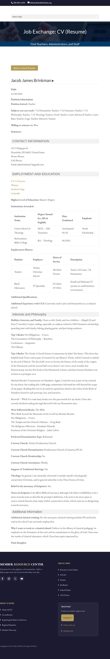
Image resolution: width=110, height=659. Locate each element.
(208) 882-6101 (67, 631)
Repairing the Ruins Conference (14, 620)
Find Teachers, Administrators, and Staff (55, 44)
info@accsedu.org (69, 625)
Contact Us (67, 618)
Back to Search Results (24, 67)
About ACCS (6, 609)
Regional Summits (8, 625)
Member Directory (8, 630)
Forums (62, 580)
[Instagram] (8, 578)
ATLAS (62, 575)
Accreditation (7, 615)
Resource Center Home (68, 570)
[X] (15, 578)
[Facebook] (2, 578)
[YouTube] (21, 578)
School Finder (65, 590)
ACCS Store (64, 595)
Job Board (63, 585)
